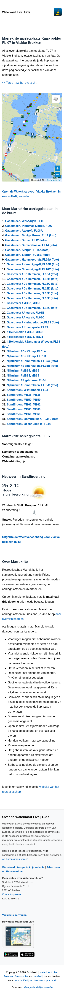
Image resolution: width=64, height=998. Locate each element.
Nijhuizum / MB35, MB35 (23, 370)
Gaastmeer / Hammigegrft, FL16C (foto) (33, 269)
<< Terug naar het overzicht (19, 82)
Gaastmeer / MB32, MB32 (23, 303)
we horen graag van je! (15, 859)
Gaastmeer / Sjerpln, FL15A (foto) (27, 249)
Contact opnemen (12, 894)
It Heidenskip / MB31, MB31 (25, 336)
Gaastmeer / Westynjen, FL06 (24, 221)
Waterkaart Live (48, 972)
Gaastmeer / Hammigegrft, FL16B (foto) (33, 264)
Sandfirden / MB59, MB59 (24, 399)
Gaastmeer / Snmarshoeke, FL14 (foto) (31, 245)
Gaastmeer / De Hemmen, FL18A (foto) (32, 274)
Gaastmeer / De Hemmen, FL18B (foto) (32, 278)
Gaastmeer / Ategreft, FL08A (24, 230)
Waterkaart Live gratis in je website (23, 867)
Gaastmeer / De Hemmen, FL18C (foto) (32, 283)
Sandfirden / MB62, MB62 (24, 404)
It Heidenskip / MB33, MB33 (25, 332)
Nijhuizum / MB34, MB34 (23, 375)
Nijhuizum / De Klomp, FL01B (26, 356)
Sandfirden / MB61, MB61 (24, 414)
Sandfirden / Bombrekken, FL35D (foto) (33, 418)
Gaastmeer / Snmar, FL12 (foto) (26, 240)
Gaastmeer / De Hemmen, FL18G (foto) (32, 307)
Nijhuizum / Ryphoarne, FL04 (26, 380)
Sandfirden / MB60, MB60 (24, 409)
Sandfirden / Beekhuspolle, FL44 (29, 423)
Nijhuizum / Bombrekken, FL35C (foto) (32, 385)
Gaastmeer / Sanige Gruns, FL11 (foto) (30, 235)
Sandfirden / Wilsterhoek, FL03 (27, 389)
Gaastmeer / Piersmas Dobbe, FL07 (28, 225)
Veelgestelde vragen (14, 914)
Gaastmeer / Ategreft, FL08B (25, 312)
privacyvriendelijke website (38, 987)
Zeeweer (9, 976)
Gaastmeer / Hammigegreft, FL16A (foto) (32, 259)
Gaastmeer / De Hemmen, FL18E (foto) (32, 293)
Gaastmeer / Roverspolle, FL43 (27, 327)
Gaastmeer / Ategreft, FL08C (25, 317)
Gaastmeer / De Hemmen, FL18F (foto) (32, 298)
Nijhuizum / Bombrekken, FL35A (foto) (32, 361)
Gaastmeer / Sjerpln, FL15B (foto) (27, 254)
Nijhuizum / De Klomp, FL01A (26, 351)
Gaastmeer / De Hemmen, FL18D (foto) (32, 288)
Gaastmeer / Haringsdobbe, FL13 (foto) (33, 322)
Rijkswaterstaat (53, 179)
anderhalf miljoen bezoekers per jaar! (35, 980)
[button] (22, 181)
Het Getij (37, 976)
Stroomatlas (21, 976)
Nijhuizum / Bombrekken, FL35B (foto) (32, 365)
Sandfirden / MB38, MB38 (24, 394)
